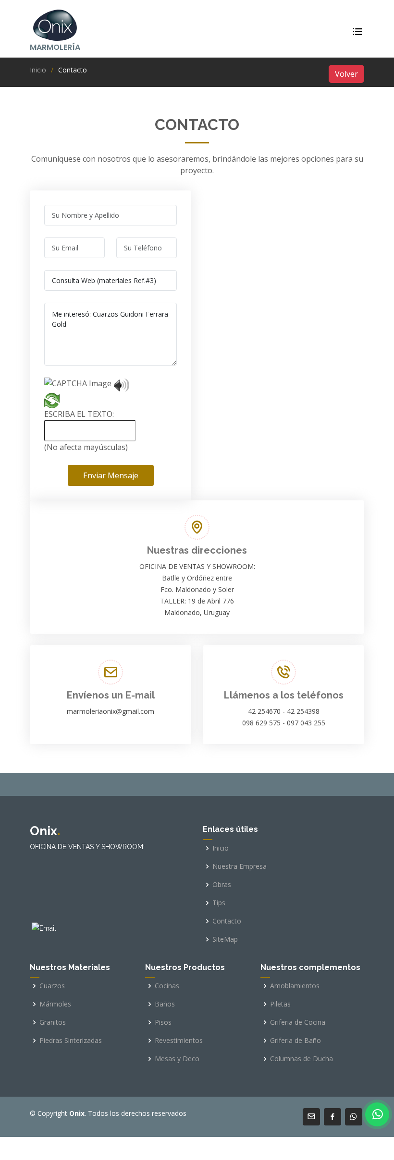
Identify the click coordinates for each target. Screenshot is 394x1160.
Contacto (226, 921)
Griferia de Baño (295, 1040)
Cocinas (167, 985)
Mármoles (55, 1004)
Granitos (52, 1022)
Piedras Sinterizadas (70, 1040)
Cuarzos (52, 985)
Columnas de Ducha (301, 1058)
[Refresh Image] (52, 402)
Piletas (280, 1004)
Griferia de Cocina (297, 1022)
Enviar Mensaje (110, 475)
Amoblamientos (295, 985)
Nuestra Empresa (239, 866)
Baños (165, 1004)
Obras (221, 884)
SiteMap (225, 939)
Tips (218, 903)
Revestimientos (179, 1040)
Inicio (38, 69)
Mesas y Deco (177, 1058)
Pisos (163, 1022)
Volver (346, 74)
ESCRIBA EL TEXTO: (79, 414)
